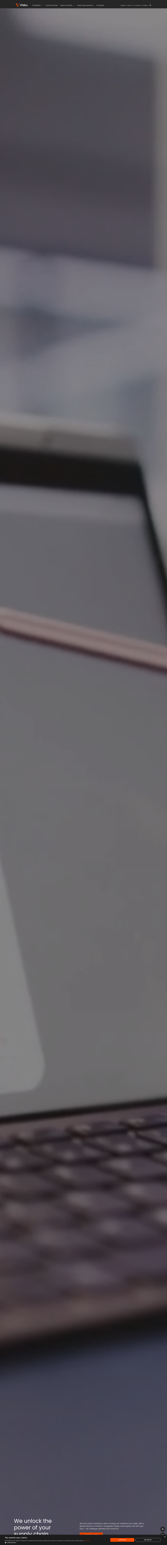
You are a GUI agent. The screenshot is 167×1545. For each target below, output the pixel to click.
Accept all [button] (122, 1540)
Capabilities (36, 5)
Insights (123, 5)
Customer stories (52, 5)
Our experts (100, 5)
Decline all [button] (148, 1540)
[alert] (83, 1540)
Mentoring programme (85, 5)
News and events (66, 5)
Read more (87, 1540)
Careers (145, 5)
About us (130, 5)
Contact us (138, 5)
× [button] (165, 1537)
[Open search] (150, 5)
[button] (47, 1543)
